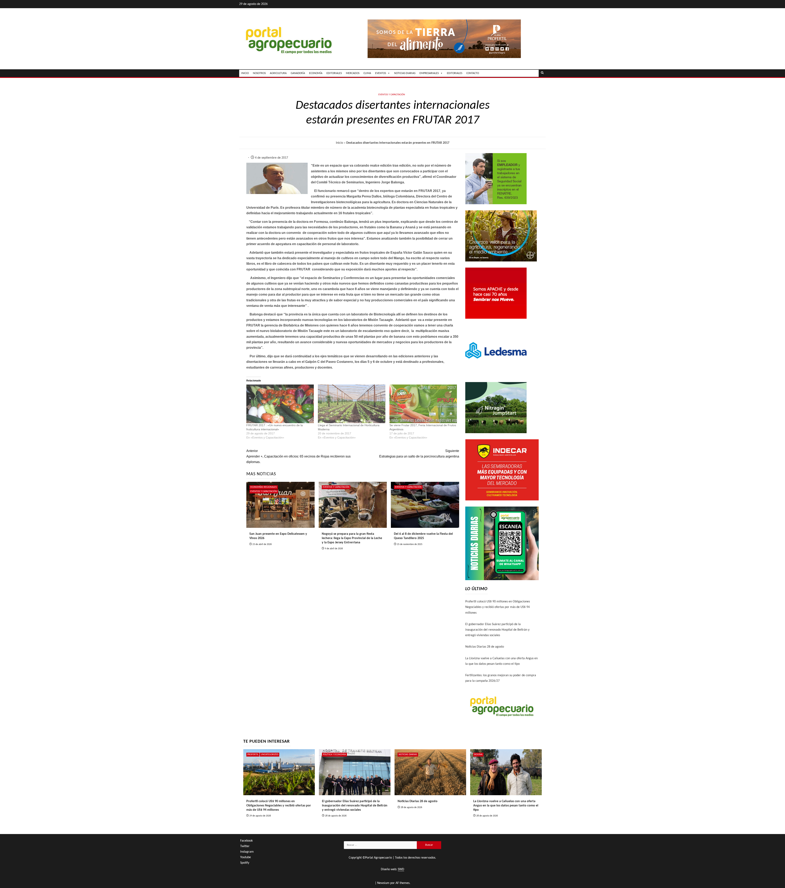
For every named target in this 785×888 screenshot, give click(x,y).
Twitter (245, 846)
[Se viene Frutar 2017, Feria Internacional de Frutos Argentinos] (423, 404)
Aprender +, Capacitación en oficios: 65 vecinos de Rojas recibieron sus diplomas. (298, 456)
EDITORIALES (334, 73)
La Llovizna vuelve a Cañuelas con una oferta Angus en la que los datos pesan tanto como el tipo (505, 806)
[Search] (542, 73)
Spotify (244, 862)
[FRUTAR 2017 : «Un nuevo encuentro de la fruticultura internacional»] (280, 404)
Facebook (246, 840)
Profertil (252, 754)
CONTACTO (472, 73)
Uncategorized (269, 754)
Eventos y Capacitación (391, 94)
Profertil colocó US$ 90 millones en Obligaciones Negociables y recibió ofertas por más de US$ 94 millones (497, 607)
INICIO (245, 73)
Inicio (339, 143)
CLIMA (367, 73)
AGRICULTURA (278, 73)
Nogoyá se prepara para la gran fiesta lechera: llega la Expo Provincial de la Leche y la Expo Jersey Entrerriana (352, 538)
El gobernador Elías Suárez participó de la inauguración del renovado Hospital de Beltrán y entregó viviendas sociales (497, 630)
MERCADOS (352, 73)
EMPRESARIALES (429, 73)
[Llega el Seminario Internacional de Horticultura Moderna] (351, 404)
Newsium (383, 883)
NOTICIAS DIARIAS (404, 73)
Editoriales (454, 73)
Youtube (245, 857)
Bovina (478, 754)
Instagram (247, 851)
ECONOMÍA (315, 73)
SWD (401, 869)
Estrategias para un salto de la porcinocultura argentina (419, 453)
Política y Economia (334, 754)
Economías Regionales (263, 487)
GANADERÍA (298, 73)
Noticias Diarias (408, 754)
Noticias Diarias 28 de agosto (484, 646)
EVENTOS (380, 73)
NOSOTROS (259, 73)
